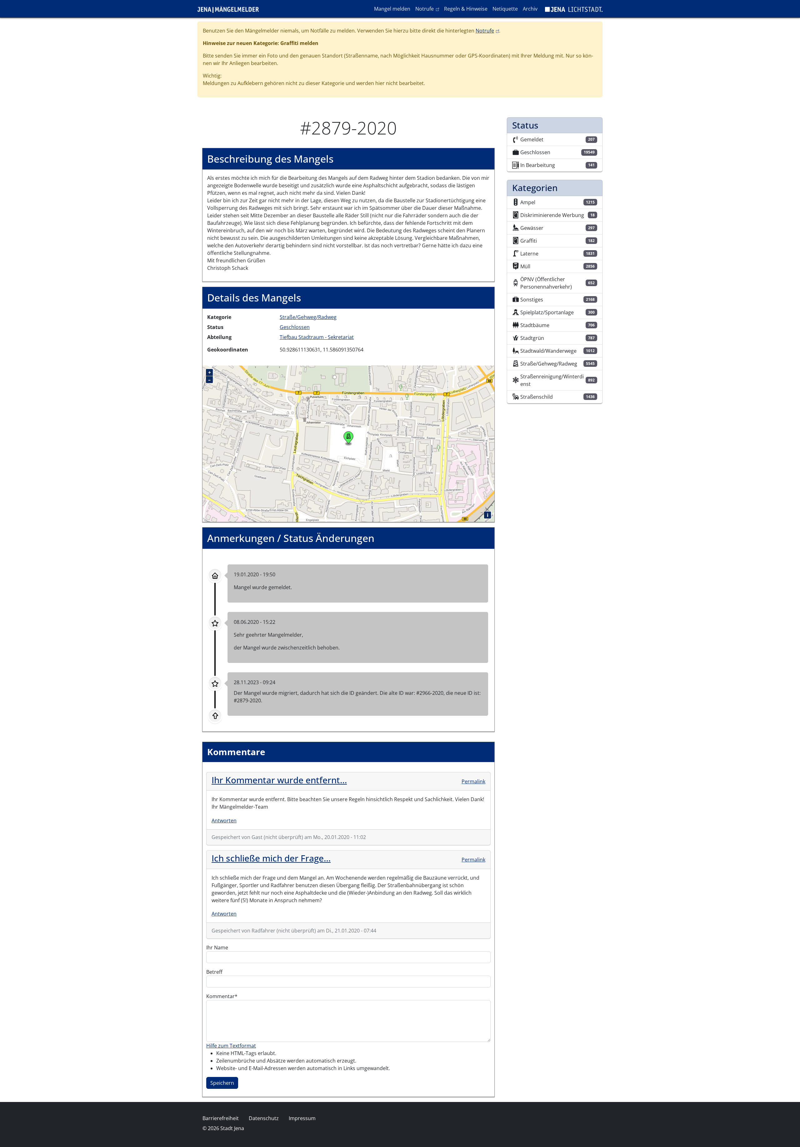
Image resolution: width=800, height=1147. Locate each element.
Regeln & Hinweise (466, 8)
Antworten (224, 820)
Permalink (473, 781)
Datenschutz (264, 1118)
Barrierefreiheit (220, 1118)
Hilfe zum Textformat (231, 1045)
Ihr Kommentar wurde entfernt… (279, 780)
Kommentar (220, 996)
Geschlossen (295, 327)
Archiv (530, 8)
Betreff (214, 971)
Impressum (302, 1118)
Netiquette (505, 8)
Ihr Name (217, 947)
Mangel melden (392, 8)
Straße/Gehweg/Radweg (308, 317)
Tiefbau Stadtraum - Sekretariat (317, 337)
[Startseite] (231, 8)
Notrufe (428, 8)
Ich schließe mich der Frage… (271, 858)
